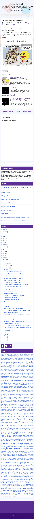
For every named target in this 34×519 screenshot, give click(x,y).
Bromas (7, 368)
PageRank (26, 451)
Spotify (19, 473)
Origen (2, 451)
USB (8, 487)
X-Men (20, 494)
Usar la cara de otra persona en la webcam (15, 317)
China (2, 372)
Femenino (12, 398)
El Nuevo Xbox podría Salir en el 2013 (13, 278)
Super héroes (4, 476)
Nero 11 (6, 304)
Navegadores (20, 444)
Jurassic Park (25, 427)
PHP (8, 455)
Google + (8, 407)
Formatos (17, 401)
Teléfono (12, 479)
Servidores (27, 469)
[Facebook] (2, 347)
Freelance (16, 403)
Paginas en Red (21, 517)
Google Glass (26, 407)
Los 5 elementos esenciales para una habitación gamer (15, 217)
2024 (4, 234)
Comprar (30, 374)
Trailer (17, 484)
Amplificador (4, 359)
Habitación (7, 412)
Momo (31, 440)
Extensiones (14, 397)
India (19, 419)
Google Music (7, 409)
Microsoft (7, 440)
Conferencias (19, 376)
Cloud (15, 373)
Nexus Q (16, 446)
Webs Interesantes (15, 492)
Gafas (6, 404)
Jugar (16, 427)
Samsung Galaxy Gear (11, 468)
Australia (21, 363)
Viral (8, 490)
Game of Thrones (16, 404)
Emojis (27, 393)
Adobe (2, 357)
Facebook (27, 397)
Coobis (16, 377)
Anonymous (30, 359)
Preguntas (31, 458)
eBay (25, 390)
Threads (22, 481)
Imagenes (28, 22)
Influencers (30, 419)
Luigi (28, 432)
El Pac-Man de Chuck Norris (16, 87)
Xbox (23, 494)
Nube (25, 448)
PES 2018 (30, 454)
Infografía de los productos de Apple (13, 308)
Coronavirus (24, 377)
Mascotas (25, 436)
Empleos (31, 393)
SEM (18, 469)
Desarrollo (11, 384)
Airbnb (31, 357)
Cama (2, 369)
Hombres (18, 414)
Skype (27, 471)
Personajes (12, 454)
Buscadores (13, 368)
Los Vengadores (16, 432)
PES (16, 454)
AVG (2, 365)
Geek (21, 406)
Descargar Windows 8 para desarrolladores (15, 321)
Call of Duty (27, 368)
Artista (26, 362)
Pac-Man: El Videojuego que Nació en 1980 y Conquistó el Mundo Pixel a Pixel (20, 99)
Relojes (31, 464)
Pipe (16, 455)
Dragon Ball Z (4, 390)
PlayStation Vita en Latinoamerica (12, 271)
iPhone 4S (8, 424)
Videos (3, 490)
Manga (2, 435)
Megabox (19, 438)
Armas (16, 362)
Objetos (27, 448)
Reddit (15, 464)
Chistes (8, 372)
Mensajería (8, 439)
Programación (19, 459)
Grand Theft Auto (25, 409)
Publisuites (30, 461)
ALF (13, 358)
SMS (9, 472)
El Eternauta (28, 391)
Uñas (27, 485)
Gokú (31, 405)
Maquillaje (14, 435)
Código (21, 373)
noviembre (7, 265)
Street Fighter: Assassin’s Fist (26, 475)
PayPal (24, 452)
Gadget (3, 404)
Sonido (28, 472)
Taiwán (11, 478)
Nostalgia (31, 446)
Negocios (31, 444)
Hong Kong (30, 414)
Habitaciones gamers (6, 192)
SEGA (6, 469)
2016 (4, 251)
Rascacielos (19, 462)
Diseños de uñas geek (7, 210)
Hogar (8, 414)
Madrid (17, 433)
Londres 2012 (4, 432)
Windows (8, 493)
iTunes (18, 425)
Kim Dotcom (8, 428)
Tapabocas (16, 478)
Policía (2, 458)
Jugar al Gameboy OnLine (10, 293)
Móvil (19, 442)
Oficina (2, 450)
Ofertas (31, 448)
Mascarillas (19, 436)
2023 (4, 236)
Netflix (8, 446)
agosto (6, 332)
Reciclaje (24, 462)
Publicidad (24, 461)
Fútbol (27, 403)
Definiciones (15, 383)
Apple (27, 361)
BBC (27, 365)
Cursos (21, 380)
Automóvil (25, 363)
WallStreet (19, 490)
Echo (32, 390)
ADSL (10, 357)
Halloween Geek (8, 269)
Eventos (31, 395)
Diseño (15, 387)
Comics (8, 374)
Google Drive (20, 407)
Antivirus (7, 361)
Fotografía (27, 401)
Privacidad (4, 459)
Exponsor (9, 397)
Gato (16, 405)
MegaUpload (25, 438)
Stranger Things (7, 475)
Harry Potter (30, 412)
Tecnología (29, 478)
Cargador (31, 369)
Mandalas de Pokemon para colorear (10, 203)
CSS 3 (20, 379)
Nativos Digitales (8, 444)
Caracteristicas (25, 369)
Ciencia (31, 372)
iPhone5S (21, 424)
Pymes (2, 462)
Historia (26, 413)
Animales (20, 359)
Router (13, 466)
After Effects (16, 357)
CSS (17, 379)
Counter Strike (5, 379)
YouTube (8, 496)
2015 (4, 253)
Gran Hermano (16, 409)
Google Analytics (14, 407)
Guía (32, 410)
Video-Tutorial (8, 488)
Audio (17, 363)
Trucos (27, 484)
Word (8, 494)
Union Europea (22, 485)
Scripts (28, 468)
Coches (17, 373)
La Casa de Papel (24, 428)
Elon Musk (22, 393)
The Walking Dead (15, 481)
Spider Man (11, 473)
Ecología (3, 391)
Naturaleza (14, 444)
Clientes (12, 373)
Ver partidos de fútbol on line (11, 299)
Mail (20, 433)
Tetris (2, 481)
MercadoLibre (18, 439)
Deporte (25, 383)
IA (1, 418)
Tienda (26, 481)
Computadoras (5, 376)
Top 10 (12, 482)
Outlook (12, 451)
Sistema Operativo (21, 471)
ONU (16, 450)
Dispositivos (3, 389)
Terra (32, 479)
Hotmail (3, 416)
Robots (7, 466)
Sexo (2, 471)
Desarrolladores (5, 384)
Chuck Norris (21, 372)
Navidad (26, 444)
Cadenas (19, 368)
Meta (23, 439)
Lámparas (30, 428)
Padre (20, 451)
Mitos (25, 440)
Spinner (15, 473)
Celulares (15, 370)
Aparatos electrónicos (14, 361)
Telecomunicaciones (5, 479)
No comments (11, 24)
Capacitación (12, 369)
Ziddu (12, 496)
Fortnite (23, 401)
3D (2, 355)
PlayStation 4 (16, 457)
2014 (4, 255)
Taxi (24, 478)
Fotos (2, 403)
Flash (11, 401)
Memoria (3, 439)
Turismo (31, 484)
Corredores (30, 377)
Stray (12, 475)
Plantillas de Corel (25, 455)
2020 (4, 242)
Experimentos (4, 397)
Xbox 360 (26, 494)
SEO (20, 469)
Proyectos (13, 461)
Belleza (31, 365)
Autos (28, 363)
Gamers (22, 404)
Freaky (12, 403)
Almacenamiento (18, 358)
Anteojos (3, 361)
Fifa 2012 (6, 306)
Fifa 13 (3, 400)
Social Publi (15, 472)
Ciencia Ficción (4, 373)
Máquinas (20, 435)
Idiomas (8, 418)
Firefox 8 (8, 401)
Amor (31, 358)
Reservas (10, 465)
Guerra (28, 410)
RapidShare (14, 462)
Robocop (3, 466)
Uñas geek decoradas (6, 195)
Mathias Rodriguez (9, 22)
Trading (31, 482)
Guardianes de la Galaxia (21, 410)
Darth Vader (15, 382)
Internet (30, 421)
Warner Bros (25, 490)
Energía (17, 394)
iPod (28, 424)
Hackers (13, 412)
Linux (28, 431)
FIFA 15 (6, 400)
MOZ (22, 442)
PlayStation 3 (10, 457)
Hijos (22, 413)
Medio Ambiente (12, 438)
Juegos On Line (10, 427)
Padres (22, 451)
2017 (4, 249)
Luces (21, 432)
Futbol (24, 403)
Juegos (26, 425)
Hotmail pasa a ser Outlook (8, 206)
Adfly (32, 355)
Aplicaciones (22, 361)
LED (24, 429)
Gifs (29, 405)
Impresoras (3, 419)
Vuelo (14, 490)
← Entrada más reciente (7, 111)
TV (11, 485)
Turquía (3, 485)
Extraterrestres (21, 397)
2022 (4, 238)
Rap (10, 462)
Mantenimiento (8, 435)
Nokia (27, 446)
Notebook (3, 448)
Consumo (31, 376)
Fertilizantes (21, 398)
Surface (31, 476)
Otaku (9, 451)
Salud (24, 466)
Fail (32, 397)
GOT (12, 409)
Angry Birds (14, 359)
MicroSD (3, 440)
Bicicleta (12, 366)
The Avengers (7, 481)
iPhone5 (17, 424)
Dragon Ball (30, 389)
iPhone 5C (13, 424)
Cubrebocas (3, 380)
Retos (26, 465)
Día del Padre (13, 386)
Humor (23, 416)
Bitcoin (21, 366)
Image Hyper (18, 418)
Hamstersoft (23, 412)
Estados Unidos (14, 395)
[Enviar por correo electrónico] (2, 71)
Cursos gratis (26, 380)
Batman (24, 365)
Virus (11, 490)
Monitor (11, 442)
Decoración (4, 383)
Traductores (9, 484)
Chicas (31, 370)
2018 (4, 247)
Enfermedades (22, 394)
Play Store (31, 455)
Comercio (3, 374)
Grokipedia (3, 410)
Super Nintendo (12, 476)
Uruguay (5, 487)
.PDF (2, 354)
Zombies (15, 496)
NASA (2, 444)
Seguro (15, 469)
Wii (32, 491)
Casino (6, 370)
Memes (31, 438)
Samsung (3, 468)
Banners (6, 365)
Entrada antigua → (28, 111)
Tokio (9, 482)
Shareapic (6, 471)
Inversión (16, 422)
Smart (31, 471)
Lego (26, 429)
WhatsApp (24, 491)
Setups (31, 469)
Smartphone (4, 472)
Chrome (16, 372)
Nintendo (20, 446)
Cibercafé (27, 372)
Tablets (3, 478)
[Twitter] (6, 347)
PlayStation (4, 457)
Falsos (2, 398)
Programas (26, 459)
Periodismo (3, 454)
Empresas (3, 394)
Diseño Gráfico (20, 387)
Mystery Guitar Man (28, 443)
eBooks (28, 390)
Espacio (3, 395)
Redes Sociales (24, 464)
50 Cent (5, 355)
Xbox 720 (31, 494)
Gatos (19, 405)
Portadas (14, 458)
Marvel (14, 436)
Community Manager (15, 374)
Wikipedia (3, 493)
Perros (8, 454)
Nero (2, 446)
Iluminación (12, 418)
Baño (10, 365)
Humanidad (17, 416)
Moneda (3, 442)
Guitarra (3, 412)
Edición (12, 391)
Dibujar (18, 386)
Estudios (21, 395)
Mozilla (25, 442)
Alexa (11, 358)
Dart (11, 382)
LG (5, 431)
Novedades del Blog (18, 448)
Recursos (10, 464)
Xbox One (3, 496)
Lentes (29, 429)
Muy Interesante (20, 443)
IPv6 (30, 424)
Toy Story (20, 482)
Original (6, 451)
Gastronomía (11, 405)
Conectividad (12, 376)
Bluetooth (3, 368)
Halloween (18, 412)
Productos (9, 459)
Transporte (22, 484)
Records (5, 464)
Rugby (16, 466)
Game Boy (10, 404)
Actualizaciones (26, 355)
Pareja (14, 452)
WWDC (16, 494)
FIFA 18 (10, 400)
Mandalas (31, 433)
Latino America (18, 429)
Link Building (14, 431)
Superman (26, 476)
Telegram (17, 479)
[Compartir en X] (6, 71)
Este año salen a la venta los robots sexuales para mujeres (16, 220)
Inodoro (9, 421)
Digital (31, 386)
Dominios (15, 389)
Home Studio (4, 213)
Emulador (8, 394)
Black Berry (25, 366)
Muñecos (10, 443)
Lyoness (31, 432)
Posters (25, 458)
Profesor (14, 459)
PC (27, 452)
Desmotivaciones (24, 384)
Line (10, 431)
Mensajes (13, 439)
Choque (12, 372)
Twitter (14, 485)
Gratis (31, 409)
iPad (23, 422)
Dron (10, 390)
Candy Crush (6, 369)
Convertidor (11, 377)
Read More (11, 84)
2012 (4, 260)
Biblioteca (9, 366)
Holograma (13, 414)
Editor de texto (17, 391)
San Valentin (19, 468)
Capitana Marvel (18, 369)
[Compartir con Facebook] (7, 71)
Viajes (31, 487)
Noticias (8, 448)
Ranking (7, 462)
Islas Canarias (13, 425)
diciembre (7, 263)
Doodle (25, 389)
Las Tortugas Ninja (9, 429)
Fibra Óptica (26, 398)
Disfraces (27, 387)
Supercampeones (19, 476)
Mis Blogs (21, 440)
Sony (31, 472)
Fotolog (31, 401)
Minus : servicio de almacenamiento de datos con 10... (17, 327)
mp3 (28, 442)
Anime (24, 359)
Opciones (20, 450)
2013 (4, 257)
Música (14, 443)
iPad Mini (26, 422)
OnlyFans (12, 450)
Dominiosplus (21, 389)
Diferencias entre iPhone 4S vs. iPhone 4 (14, 291)
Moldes (28, 440)
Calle (32, 368)
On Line (7, 450)
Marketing (9, 436)
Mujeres (3, 443)
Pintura (13, 455)
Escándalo (27, 394)
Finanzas (27, 400)
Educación (23, 391)
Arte (19, 362)
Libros (7, 431)
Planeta (19, 455)
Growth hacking (9, 410)
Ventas (28, 487)
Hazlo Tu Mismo (5, 413)
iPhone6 (24, 424)
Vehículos (20, 487)
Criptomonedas (12, 379)
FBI (9, 398)
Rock (10, 466)
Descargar (16, 384)
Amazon (27, 358)
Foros (20, 401)
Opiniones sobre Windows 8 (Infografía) (14, 295)
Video (2, 488)
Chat (23, 370)
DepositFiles (30, 383)
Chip (5, 372)
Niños (24, 446)
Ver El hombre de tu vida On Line (12, 280)
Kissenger (13, 428)
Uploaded (31, 485)
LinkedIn (20, 431)
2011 (4, 262)
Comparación (24, 374)
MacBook (5, 433)
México (26, 439)
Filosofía (18, 400)
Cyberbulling (7, 382)
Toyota (23, 482)
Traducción (3, 484)
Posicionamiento (20, 458)
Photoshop (3, 455)
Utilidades (11, 487)
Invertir (19, 422)
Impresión (31, 418)
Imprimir (9, 419)
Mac (2, 433)
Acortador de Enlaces (18, 355)
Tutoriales (7, 485)
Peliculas (30, 452)
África (12, 357)
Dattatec (26, 382)
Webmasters (4, 491)
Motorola (15, 442)
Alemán (2, 358)
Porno (9, 458)
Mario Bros (26, 435)
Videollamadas (30, 488)
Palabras (3, 452)
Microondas (30, 439)
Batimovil (19, 365)
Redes (18, 464)
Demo (20, 383)
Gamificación (26, 404)
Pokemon (30, 457)
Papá (11, 452)
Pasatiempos (19, 452)
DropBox (13, 390)
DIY (11, 389)
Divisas (8, 389)
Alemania (7, 358)
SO (11, 472)
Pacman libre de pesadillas (12, 20)
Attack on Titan (12, 363)
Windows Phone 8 (25, 493)
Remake (3, 465)
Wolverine (5, 494)
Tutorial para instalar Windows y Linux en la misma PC (17, 325)
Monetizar (7, 442)
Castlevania (10, 370)
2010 (4, 340)
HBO (12, 413)
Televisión (27, 479)
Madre (14, 433)
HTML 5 (10, 416)
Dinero (6, 387)
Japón (21, 425)
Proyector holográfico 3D (6, 461)
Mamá (27, 433)
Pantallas (8, 452)
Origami (31, 450)
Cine (9, 373)
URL (2, 487)
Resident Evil (16, 465)
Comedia (31, 373)
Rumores (20, 466)
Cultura (8, 380)
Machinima (10, 433)
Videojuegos (22, 488)
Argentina (11, 362)
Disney (31, 387)
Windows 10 (13, 493)
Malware (23, 433)
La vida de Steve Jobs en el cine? (12, 274)
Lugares (25, 432)
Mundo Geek (17, 3)
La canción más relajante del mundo (13, 282)
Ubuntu (17, 485)
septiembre (7, 330)
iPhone (31, 422)
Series (23, 469)
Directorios (10, 387)
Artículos (22, 362)
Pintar (10, 455)
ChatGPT (27, 370)
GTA (14, 410)
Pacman (4, 24)
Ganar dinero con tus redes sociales (10, 199)
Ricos (32, 465)
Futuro (31, 403)
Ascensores (30, 362)
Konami (17, 428)
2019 (4, 244)
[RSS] (10, 347)
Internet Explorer (4, 422)
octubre (6, 268)
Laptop (2, 429)
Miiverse (12, 440)
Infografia (4, 421)
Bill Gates (17, 366)
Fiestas (31, 398)
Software (23, 472)
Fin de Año (23, 400)
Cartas (2, 370)
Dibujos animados (24, 386)
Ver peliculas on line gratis (10, 297)
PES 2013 (25, 454)
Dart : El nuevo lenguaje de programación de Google (17, 310)
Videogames (15, 488)
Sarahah (24, 468)
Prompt (31, 459)
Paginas (31, 451)
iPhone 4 (3, 424)
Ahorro (28, 357)
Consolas (25, 376)
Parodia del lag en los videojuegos (12, 286)
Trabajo (27, 482)
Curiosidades (15, 380)
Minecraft (16, 440)
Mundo (7, 443)
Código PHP (26, 373)
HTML (6, 416)
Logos (31, 431)
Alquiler (23, 358)
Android (9, 359)
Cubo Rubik (30, 379)
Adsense (6, 357)
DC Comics (30, 382)
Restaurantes (21, 465)
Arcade (7, 362)
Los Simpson (10, 432)
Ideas (4, 418)
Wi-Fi (29, 491)
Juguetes (19, 427)
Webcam (31, 490)
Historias (31, 413)
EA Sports (21, 390)
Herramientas (17, 413)
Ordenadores (26, 450)
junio (6, 337)
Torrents (15, 482)
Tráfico (14, 484)
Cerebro (20, 370)
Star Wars (27, 473)
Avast (31, 363)
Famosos (6, 398)
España (8, 395)
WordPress (11, 494)
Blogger (31, 366)
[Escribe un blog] (4, 71)
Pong (6, 458)
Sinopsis (13, 471)
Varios (16, 487)
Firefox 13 (3, 401)
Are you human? (8, 301)
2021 (4, 240)
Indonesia (24, 419)
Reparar (6, 465)
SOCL (19, 472)
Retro (29, 465)
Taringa (20, 478)
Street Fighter (16, 475)
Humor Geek (23, 22)
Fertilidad (16, 398)
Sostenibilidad (4, 473)
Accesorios (10, 355)
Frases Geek (8, 403)
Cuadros (25, 379)
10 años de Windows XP (10, 276)
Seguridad (10, 469)
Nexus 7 (12, 446)
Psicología (18, 461)
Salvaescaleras (30, 466)
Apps (31, 361)
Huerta (13, 416)
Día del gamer (7, 386)
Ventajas (24, 487)
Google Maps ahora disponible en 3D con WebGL (16, 284)
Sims (10, 471)
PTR (21, 461)
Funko (20, 403)
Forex (14, 401)
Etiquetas (26, 395)
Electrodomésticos (15, 393)
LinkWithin (24, 431)
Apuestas (3, 362)
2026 (4, 229)
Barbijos (14, 365)
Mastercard (30, 436)
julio (6, 335)
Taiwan (7, 478)
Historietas (3, 414)
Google (3, 407)
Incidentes (15, 419)
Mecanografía (4, 438)
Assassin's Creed (5, 363)
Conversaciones (4, 377)
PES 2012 (20, 454)
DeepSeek (10, 383)
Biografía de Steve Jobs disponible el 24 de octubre (17, 314)
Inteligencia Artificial (22, 421)
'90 (4, 354)
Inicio (18, 111)
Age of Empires (22, 357)
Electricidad (8, 393)
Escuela (31, 394)
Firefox (31, 400)
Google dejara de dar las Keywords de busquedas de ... (18, 289)
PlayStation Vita (24, 457)
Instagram (14, 421)
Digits (2, 387)
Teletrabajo (22, 479)
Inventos (11, 422)
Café (22, 368)
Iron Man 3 (7, 425)
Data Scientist (21, 382)
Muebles (31, 442)
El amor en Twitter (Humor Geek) (12, 319)
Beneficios (3, 366)
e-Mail (17, 390)
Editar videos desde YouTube (11, 323)
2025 (4, 232)
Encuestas (12, 394)
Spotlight (23, 473)
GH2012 (26, 405)
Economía (8, 391)
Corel (20, 377)
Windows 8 (18, 493)
